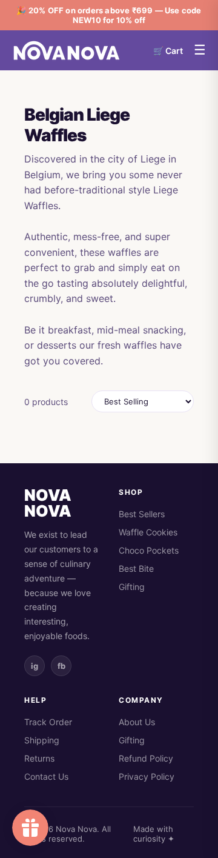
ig (34, 666)
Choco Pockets (149, 550)
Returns (39, 758)
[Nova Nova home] (66, 50)
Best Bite (136, 568)
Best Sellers (142, 514)
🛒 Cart (168, 50)
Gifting (132, 586)
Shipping (41, 740)
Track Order (48, 722)
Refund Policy (146, 758)
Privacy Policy (146, 776)
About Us (137, 722)
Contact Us (46, 776)
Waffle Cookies (148, 532)
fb (61, 666)
